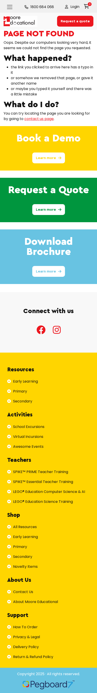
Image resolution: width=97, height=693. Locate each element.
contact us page (39, 118)
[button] (72, 7)
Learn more (46, 158)
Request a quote (75, 21)
